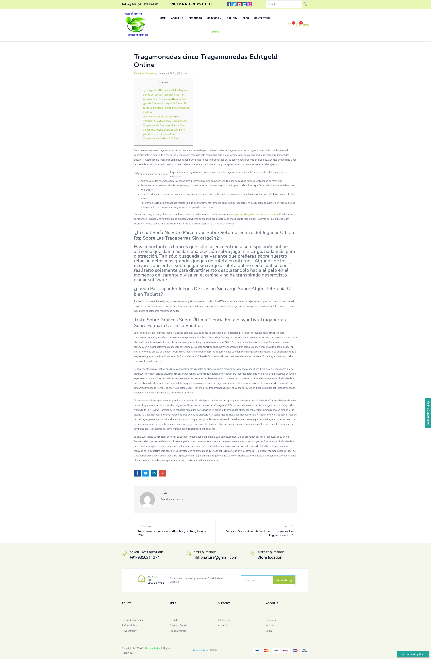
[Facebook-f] (229, 4)
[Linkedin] (244, 4)
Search (174, 620)
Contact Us (262, 18)
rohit (187, 73)
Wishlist (270, 625)
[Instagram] (249, 4)
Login (215, 31)
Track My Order (178, 631)
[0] (290, 25)
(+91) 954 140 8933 (148, 4)
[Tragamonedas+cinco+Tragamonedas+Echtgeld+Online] (145, 473)
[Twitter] (234, 4)
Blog (246, 18)
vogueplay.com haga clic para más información (254, 214)
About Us (177, 18)
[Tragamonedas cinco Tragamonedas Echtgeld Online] (137, 473)
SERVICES (213, 18)
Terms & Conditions (132, 620)
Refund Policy (129, 625)
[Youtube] (239, 4)
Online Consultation (428, 413)
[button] (302, 25)
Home (162, 18)
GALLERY (232, 18)
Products (195, 18)
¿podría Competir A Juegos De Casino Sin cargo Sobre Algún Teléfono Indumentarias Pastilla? (166, 108)
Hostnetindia (152, 648)
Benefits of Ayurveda (145, 73)
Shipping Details (178, 625)
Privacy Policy (129, 631)
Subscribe (271, 620)
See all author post (171, 499)
